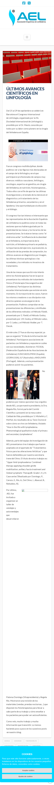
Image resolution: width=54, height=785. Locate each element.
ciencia (7, 741)
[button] (27, 37)
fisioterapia (8, 745)
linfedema (36, 745)
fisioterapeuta (31, 741)
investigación (23, 745)
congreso (17, 741)
